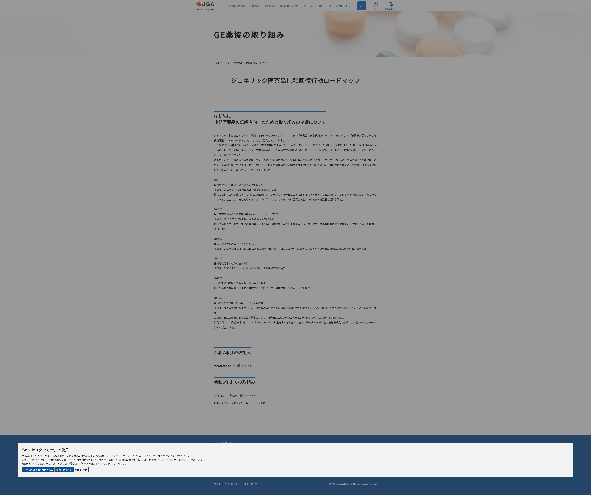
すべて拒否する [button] (64, 469)
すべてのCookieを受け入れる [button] (38, 469)
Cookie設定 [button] (81, 469)
